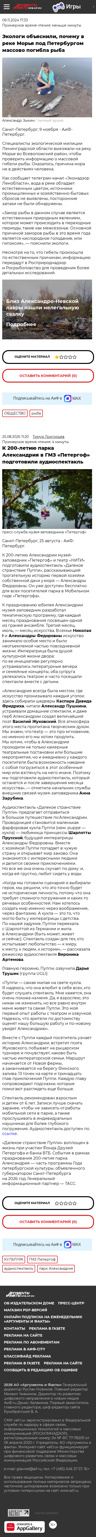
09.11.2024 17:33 (15, 20)
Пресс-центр (71, 1303)
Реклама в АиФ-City (24, 1349)
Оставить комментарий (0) (48, 375)
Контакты (14, 1328)
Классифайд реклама (27, 1356)
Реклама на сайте (23, 1335)
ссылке (9, 1133)
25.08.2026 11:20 (15, 436)
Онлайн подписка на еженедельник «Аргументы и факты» (43, 1319)
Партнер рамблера (46, 1512)
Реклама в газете (47, 1328)
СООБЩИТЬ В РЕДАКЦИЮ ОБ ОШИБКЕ (41, 1370)
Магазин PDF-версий (25, 1310)
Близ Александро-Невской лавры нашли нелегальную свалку (42, 307)
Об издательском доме (29, 1303)
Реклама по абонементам (31, 1342)
